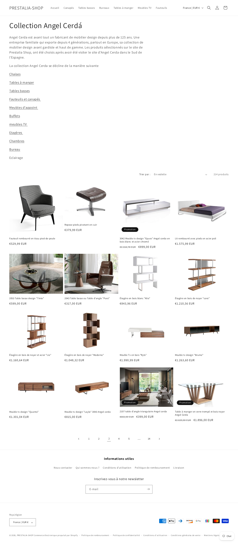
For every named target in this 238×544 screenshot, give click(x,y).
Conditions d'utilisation (117, 467)
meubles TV (18, 124)
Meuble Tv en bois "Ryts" (133, 355)
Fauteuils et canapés (25, 99)
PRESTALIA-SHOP (25, 535)
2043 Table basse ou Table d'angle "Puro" (87, 298)
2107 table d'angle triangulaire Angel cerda (143, 411)
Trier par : (144, 174)
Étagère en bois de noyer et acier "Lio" (30, 355)
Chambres (16, 141)
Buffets (14, 116)
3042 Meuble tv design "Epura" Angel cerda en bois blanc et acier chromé (145, 240)
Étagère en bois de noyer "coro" (192, 298)
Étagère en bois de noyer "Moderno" (84, 355)
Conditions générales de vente (185, 535)
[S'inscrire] (148, 489)
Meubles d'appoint (23, 107)
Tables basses (19, 91)
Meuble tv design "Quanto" (24, 411)
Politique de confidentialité (126, 535)
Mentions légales (212, 535)
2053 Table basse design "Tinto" (26, 298)
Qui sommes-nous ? (87, 467)
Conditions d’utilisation (155, 535)
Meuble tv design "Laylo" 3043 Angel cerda (88, 411)
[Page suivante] (159, 439)
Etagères (16, 132)
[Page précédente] (79, 439)
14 (149, 438)
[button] (209, 8)
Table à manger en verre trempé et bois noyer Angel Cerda (200, 413)
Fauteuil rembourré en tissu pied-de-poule (32, 238)
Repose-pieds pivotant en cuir (81, 224)
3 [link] (109, 439)
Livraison (178, 467)
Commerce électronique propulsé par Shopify (56, 535)
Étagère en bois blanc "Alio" (135, 298)
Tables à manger (21, 82)
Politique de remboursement (152, 467)
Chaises (14, 74)
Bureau (14, 149)
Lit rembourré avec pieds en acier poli (195, 238)
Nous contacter (63, 467)
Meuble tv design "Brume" (189, 355)
